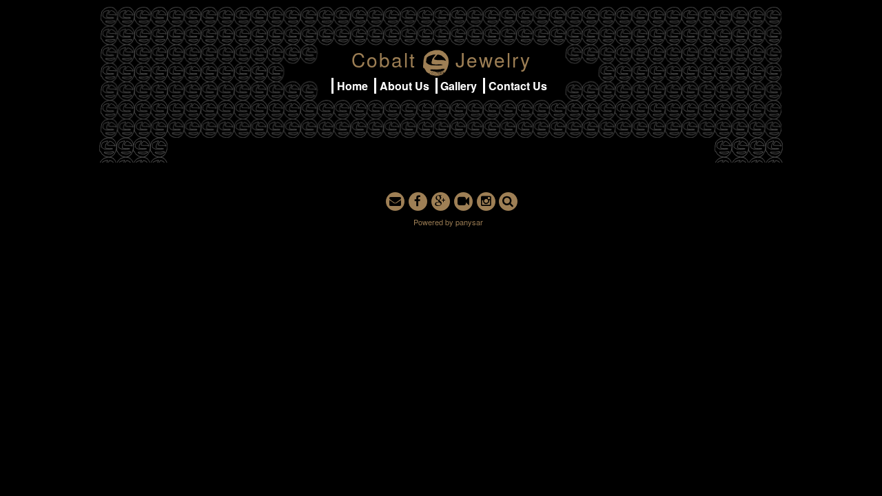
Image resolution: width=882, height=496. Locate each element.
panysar (469, 221)
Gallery (458, 86)
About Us (404, 86)
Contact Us (518, 86)
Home (352, 86)
